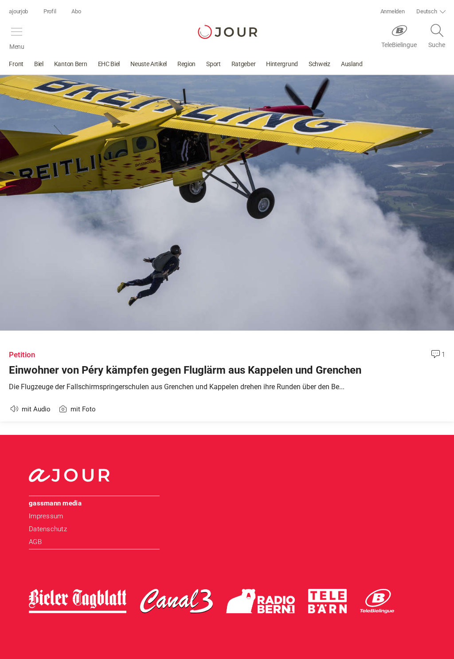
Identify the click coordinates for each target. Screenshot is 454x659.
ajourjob (18, 11)
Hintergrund (282, 63)
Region (186, 63)
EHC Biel (109, 63)
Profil (49, 11)
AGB (35, 542)
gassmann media (55, 503)
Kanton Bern (70, 63)
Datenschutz (48, 529)
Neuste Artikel (148, 63)
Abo (76, 11)
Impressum (46, 516)
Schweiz (319, 63)
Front (16, 63)
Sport (213, 63)
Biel (38, 63)
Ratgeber (243, 63)
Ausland (352, 63)
